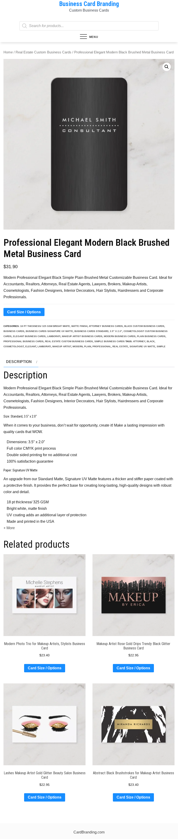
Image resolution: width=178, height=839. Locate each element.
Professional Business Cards (23, 341)
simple (161, 346)
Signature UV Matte (142, 346)
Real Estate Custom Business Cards (43, 52)
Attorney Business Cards (106, 326)
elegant (30, 346)
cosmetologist (13, 346)
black (151, 341)
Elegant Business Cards (29, 336)
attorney (139, 341)
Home (8, 52)
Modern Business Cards (120, 336)
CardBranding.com (89, 832)
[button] (166, 67)
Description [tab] (19, 362)
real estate (120, 346)
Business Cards (13, 331)
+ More (9, 528)
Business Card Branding (89, 4)
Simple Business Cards (109, 341)
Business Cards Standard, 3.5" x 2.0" (98, 331)
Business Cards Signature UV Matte (49, 331)
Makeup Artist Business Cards (82, 336)
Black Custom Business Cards (144, 326)
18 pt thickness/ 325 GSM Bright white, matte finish (53, 326)
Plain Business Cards (151, 336)
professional (101, 346)
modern (78, 346)
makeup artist (61, 346)
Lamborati (53, 336)
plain (87, 346)
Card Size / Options (24, 312)
